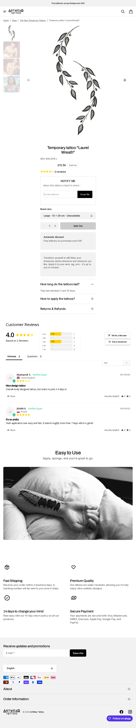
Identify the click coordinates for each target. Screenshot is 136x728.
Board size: (46, 209)
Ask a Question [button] (119, 341)
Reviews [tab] (11, 356)
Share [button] (12, 396)
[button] (4, 11)
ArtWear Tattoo (37, 712)
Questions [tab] (32, 356)
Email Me (85, 194)
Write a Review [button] (119, 335)
